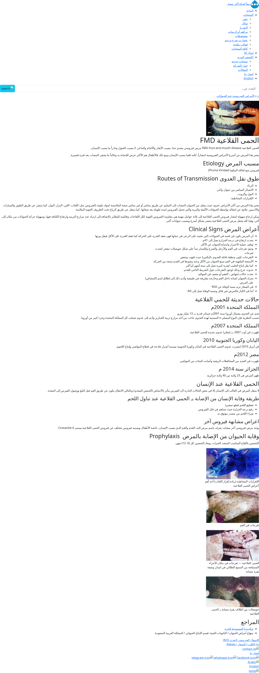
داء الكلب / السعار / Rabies (243, 644)
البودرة (244, 27)
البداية (249, 11)
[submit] (7, 88)
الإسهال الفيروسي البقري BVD (241, 640)
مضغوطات (241, 36)
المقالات (243, 70)
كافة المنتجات (240, 49)
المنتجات (248, 15)
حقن (245, 19)
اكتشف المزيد (245, 57)
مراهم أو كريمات (238, 32)
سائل (245, 23)
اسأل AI (248, 53)
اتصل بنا (248, 74)
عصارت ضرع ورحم (236, 40)
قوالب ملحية (240, 44)
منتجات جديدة (240, 61)
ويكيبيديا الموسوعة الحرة (239, 629)
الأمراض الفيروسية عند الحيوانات (235, 96)
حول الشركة (240, 66)
